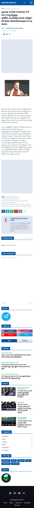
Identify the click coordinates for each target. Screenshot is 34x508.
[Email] (20, 211)
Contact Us (18, 503)
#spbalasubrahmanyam (13, 8)
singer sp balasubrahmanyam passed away (14, 200)
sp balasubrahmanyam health (10, 204)
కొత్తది (3, 303)
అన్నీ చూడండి (29, 238)
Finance (17, 442)
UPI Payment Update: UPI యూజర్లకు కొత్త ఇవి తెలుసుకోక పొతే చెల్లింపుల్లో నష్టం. (16, 377)
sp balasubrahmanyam (8, 202)
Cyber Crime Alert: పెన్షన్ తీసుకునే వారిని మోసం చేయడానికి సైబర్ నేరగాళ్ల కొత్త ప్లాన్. (16, 356)
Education (17, 436)
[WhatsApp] (9, 34)
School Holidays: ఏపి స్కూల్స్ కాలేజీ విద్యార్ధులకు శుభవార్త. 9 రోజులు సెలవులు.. (24, 424)
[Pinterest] (16, 211)
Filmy (17, 439)
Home (5, 503)
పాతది (30, 303)
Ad (9, 341)
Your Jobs (17, 450)
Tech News (17, 447)
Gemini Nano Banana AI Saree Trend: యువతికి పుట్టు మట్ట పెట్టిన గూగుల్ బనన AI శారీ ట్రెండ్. (15, 366)
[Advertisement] (17, 56)
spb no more (5, 206)
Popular (25, 341)
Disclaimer (27, 503)
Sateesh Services (8, 2)
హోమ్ (3, 8)
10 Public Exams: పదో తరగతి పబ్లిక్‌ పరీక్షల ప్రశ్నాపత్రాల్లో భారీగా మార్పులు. (24, 394)
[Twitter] (7, 34)
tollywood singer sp (26, 206)
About (11, 503)
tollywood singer (15, 206)
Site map (17, 505)
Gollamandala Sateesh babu (19, 219)
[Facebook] (4, 34)
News (17, 445)
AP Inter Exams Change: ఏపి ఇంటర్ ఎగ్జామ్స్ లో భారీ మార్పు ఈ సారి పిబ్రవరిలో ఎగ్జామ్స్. (24, 408)
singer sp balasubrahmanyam (10, 198)
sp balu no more (25, 204)
